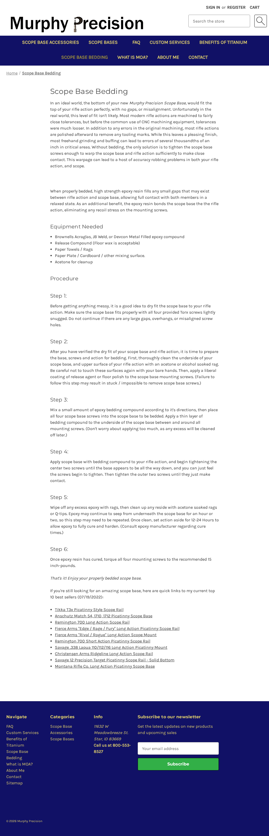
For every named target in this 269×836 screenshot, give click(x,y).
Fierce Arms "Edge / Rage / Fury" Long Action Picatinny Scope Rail (117, 628)
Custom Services (170, 42)
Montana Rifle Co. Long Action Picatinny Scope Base (105, 666)
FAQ (136, 42)
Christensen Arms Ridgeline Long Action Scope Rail (104, 653)
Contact (198, 57)
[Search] (260, 21)
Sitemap (14, 782)
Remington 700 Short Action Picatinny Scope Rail (102, 641)
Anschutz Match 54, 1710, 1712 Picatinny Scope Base (103, 615)
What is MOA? (132, 57)
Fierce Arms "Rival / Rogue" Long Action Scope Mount (106, 634)
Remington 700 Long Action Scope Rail (92, 622)
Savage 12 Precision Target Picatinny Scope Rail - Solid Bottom (114, 659)
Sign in (213, 7)
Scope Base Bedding (84, 57)
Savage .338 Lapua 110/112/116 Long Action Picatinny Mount (111, 647)
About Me (168, 57)
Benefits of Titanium (223, 42)
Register (236, 7)
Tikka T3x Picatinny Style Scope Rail (89, 609)
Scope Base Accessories (50, 42)
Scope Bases (103, 42)
